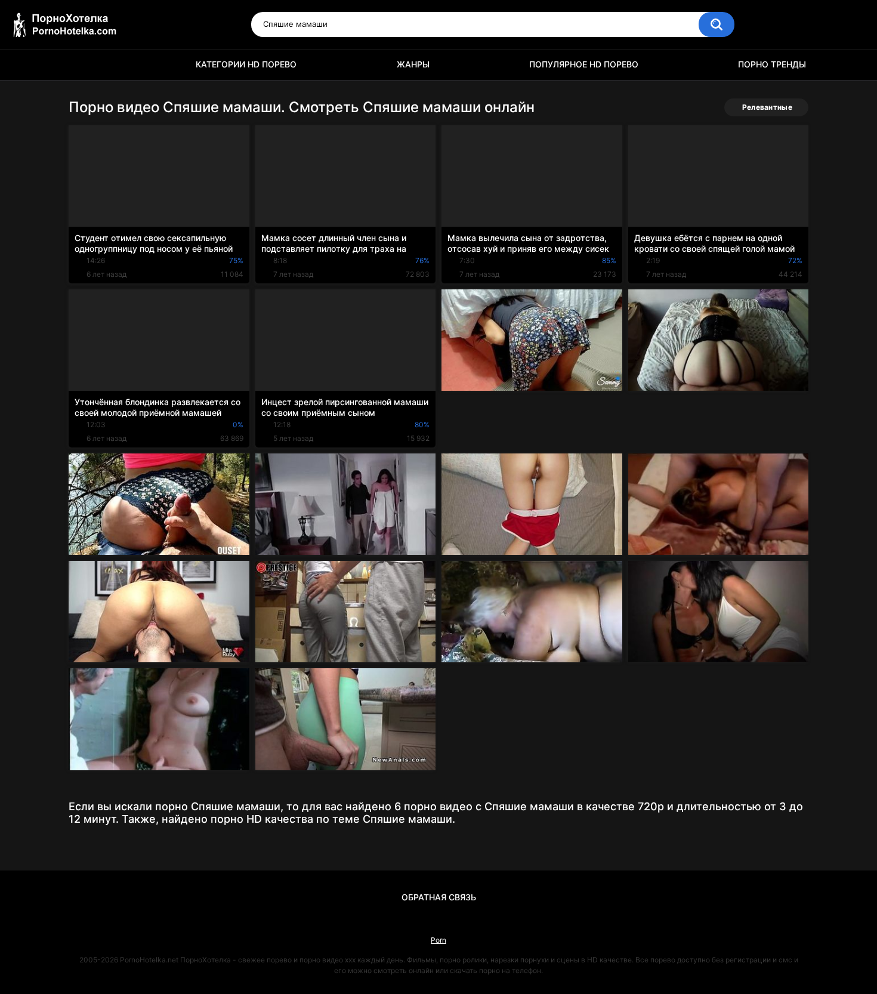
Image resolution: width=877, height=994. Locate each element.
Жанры (413, 64)
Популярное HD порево (583, 64)
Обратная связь (439, 897)
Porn (438, 940)
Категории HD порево (246, 64)
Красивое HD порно (83, 65)
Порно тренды (772, 64)
